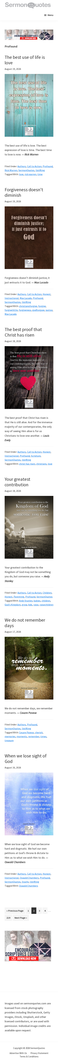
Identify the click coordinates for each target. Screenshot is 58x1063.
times (43, 736)
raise (36, 604)
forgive (42, 306)
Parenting (19, 596)
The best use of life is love (25, 60)
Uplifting (40, 170)
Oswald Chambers (29, 877)
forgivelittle (11, 310)
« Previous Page (14, 911)
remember (33, 736)
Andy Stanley (25, 600)
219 (9, 917)
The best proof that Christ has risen (23, 332)
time (40, 174)
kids (30, 604)
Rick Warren (11, 170)
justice (49, 310)
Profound (48, 166)
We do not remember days (25, 622)
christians (41, 463)
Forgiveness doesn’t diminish (24, 192)
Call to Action (34, 166)
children (46, 600)
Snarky (25, 881)
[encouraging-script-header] (29, 32)
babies (37, 600)
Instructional (12, 298)
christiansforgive (28, 306)
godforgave (38, 310)
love (21, 174)
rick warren (30, 174)
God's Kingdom (13, 604)
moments (22, 736)
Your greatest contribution (17, 481)
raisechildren (46, 604)
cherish (39, 732)
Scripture (36, 455)
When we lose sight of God (26, 758)
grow (24, 604)
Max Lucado (26, 298)
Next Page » (20, 918)
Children (47, 592)
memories (10, 736)
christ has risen (27, 463)
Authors (21, 166)
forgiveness (25, 310)
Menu (50, 15)
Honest (47, 294)
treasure (9, 740)
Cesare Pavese (26, 732)
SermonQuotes (26, 170)
